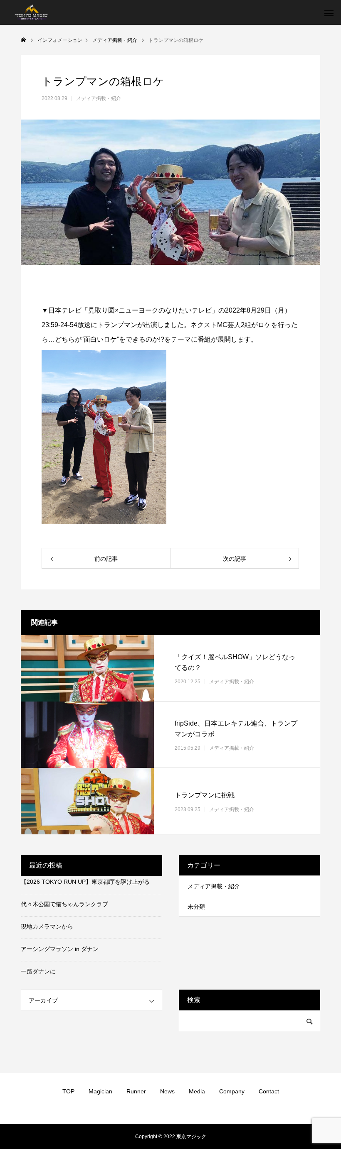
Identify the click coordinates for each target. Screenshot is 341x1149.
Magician (100, 1091)
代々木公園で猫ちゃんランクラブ (64, 904)
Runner (136, 1091)
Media (197, 1091)
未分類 (196, 906)
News (167, 1091)
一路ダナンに (38, 971)
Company (232, 1091)
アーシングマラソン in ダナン (60, 949)
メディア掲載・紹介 (98, 98)
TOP (68, 1091)
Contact (269, 1091)
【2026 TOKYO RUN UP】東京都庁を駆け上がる (85, 881)
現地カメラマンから (47, 926)
